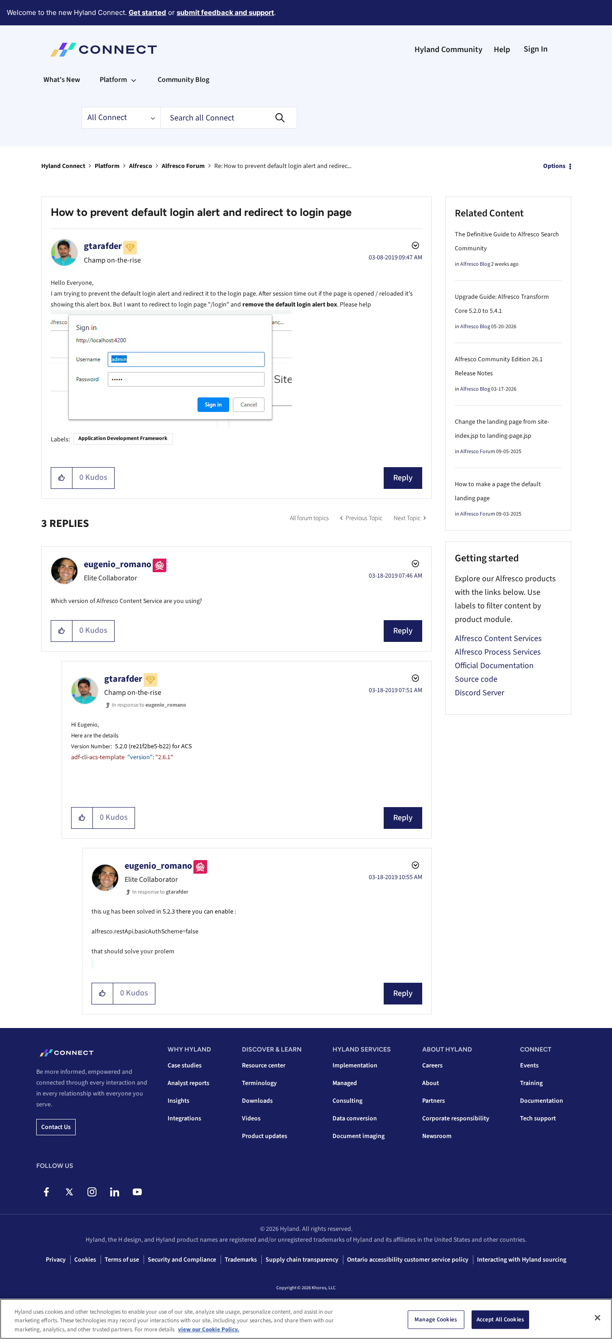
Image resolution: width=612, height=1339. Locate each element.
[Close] (597, 1318)
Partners (433, 1100)
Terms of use (122, 1259)
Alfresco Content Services (498, 638)
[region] (306, 1319)
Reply (403, 477)
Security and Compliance (182, 1259)
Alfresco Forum (183, 166)
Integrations (184, 1118)
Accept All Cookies (500, 1319)
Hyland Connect (63, 166)
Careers (432, 1065)
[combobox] (228, 118)
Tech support (538, 1118)
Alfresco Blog (475, 264)
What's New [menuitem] (61, 80)
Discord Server (479, 692)
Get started (147, 12)
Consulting (347, 1100)
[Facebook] (46, 1192)
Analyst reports (188, 1083)
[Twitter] (69, 1192)
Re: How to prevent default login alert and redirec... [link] (283, 166)
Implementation (355, 1065)
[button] (61, 478)
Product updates (264, 1136)
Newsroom (437, 1136)
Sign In (536, 49)
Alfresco (140, 166)
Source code (476, 679)
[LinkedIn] (114, 1192)
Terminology (259, 1083)
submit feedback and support (225, 12)
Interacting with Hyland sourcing (521, 1259)
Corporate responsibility (455, 1118)
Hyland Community (448, 49)
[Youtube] (137, 1192)
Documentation (541, 1100)
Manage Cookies (435, 1319)
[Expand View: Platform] (133, 79)
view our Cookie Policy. (208, 1329)
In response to (149, 705)
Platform (107, 166)
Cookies (85, 1259)
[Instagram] (92, 1192)
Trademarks (241, 1259)
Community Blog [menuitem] (183, 80)
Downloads (257, 1100)
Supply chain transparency (301, 1259)
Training (531, 1083)
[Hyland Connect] (103, 50)
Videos (251, 1118)
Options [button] (554, 166)
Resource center (263, 1065)
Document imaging (359, 1136)
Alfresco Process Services (498, 652)
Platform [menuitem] (113, 80)
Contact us (56, 1127)
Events (529, 1065)
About (430, 1083)
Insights (178, 1100)
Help (502, 49)
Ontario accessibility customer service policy (407, 1259)
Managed (345, 1083)
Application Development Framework (123, 438)
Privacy (56, 1259)
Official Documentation (494, 665)
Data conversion (355, 1118)
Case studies (185, 1065)
